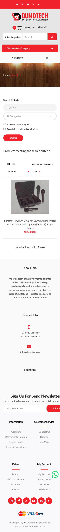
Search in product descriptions (22, 129)
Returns (44, 436)
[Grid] (9, 164)
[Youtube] (33, 501)
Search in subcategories (19, 124)
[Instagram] (11, 501)
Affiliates (16, 484)
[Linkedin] (41, 501)
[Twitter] (26, 501)
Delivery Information (16, 436)
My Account (44, 474)
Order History (44, 479)
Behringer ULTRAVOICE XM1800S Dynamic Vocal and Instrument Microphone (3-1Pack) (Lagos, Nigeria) (30, 224)
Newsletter (44, 489)
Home (6, 75)
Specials (16, 489)
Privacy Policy (15, 441)
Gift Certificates (16, 479)
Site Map (44, 441)
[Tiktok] (48, 501)
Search (15, 75)
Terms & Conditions (16, 446)
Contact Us (44, 431)
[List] (13, 164)
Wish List (44, 484)
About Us (16, 431)
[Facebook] (19, 501)
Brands (16, 474)
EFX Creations (31, 522)
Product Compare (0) (42, 164)
